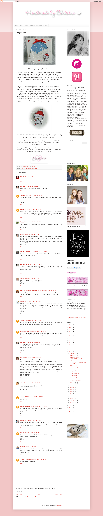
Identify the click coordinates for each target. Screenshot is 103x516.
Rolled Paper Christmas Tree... (77, 370)
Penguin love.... (75, 365)
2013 (70, 405)
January (72, 402)
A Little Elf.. (74, 375)
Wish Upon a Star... (76, 368)
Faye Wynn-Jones (25, 320)
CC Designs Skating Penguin (29, 168)
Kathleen (22, 195)
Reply (21, 181)
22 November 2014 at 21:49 (48, 290)
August (72, 387)
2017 (70, 344)
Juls (21, 177)
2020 (70, 338)
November (73, 355)
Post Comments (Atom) (32, 497)
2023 (70, 331)
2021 (70, 336)
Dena (21, 234)
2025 (70, 327)
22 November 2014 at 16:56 (39, 251)
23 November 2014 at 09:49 (32, 357)
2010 (70, 412)
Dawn (21, 432)
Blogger (59, 505)
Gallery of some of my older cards (77, 318)
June (71, 391)
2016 (70, 347)
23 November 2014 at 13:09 (32, 383)
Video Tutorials (24, 25)
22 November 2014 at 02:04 (33, 209)
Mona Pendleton (24, 331)
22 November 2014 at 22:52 (33, 301)
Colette (22, 420)
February (73, 400)
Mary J (22, 186)
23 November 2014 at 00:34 (38, 320)
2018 (70, 342)
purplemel (23, 397)
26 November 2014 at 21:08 (31, 432)
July (71, 389)
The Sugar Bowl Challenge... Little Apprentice (76, 358)
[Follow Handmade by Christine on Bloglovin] (74, 268)
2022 (70, 333)
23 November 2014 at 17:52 (34, 397)
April (72, 396)
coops (21, 383)
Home (16, 25)
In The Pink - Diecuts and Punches (78, 362)
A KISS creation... (75, 373)
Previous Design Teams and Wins (38, 25)
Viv (21, 446)
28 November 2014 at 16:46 (30, 446)
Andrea (22, 342)
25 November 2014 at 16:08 (33, 420)
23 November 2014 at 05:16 (38, 331)
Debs (21, 278)
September (73, 385)
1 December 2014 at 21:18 (38, 459)
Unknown (22, 209)
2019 (70, 340)
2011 (70, 409)
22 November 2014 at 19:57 (31, 278)
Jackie (22, 222)
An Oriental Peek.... (76, 380)
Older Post (58, 494)
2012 (70, 407)
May (71, 394)
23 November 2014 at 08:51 (32, 342)
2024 (70, 329)
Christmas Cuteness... (76, 378)
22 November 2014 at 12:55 (31, 234)
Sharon (22, 357)
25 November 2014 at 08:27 (39, 406)
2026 (70, 325)
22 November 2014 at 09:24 (32, 222)
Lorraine (22, 264)
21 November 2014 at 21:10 (34, 195)
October (72, 383)
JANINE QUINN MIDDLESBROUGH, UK (30, 290)
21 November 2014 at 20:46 (32, 186)
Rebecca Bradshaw (25, 406)
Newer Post (19, 494)
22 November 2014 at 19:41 (34, 264)
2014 (70, 351)
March (72, 398)
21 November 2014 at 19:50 (31, 177)
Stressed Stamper (25, 251)
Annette (22, 301)
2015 (70, 349)
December (73, 353)
